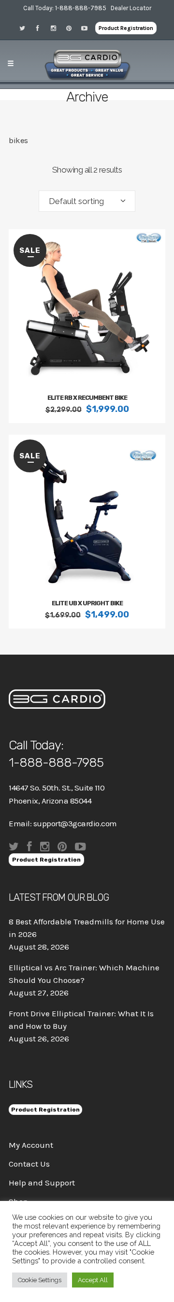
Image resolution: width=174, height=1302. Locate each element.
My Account (31, 1145)
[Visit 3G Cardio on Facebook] (41, 28)
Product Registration (126, 28)
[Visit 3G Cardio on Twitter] (25, 28)
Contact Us (29, 1164)
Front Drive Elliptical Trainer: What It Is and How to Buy (81, 1020)
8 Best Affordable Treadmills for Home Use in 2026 (87, 928)
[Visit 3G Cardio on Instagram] (56, 28)
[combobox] (87, 201)
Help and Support (42, 1182)
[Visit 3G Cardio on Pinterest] (72, 28)
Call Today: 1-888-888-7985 (64, 8)
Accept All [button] (93, 1280)
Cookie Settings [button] (39, 1280)
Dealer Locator (131, 8)
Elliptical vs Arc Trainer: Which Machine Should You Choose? (84, 974)
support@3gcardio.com (75, 823)
